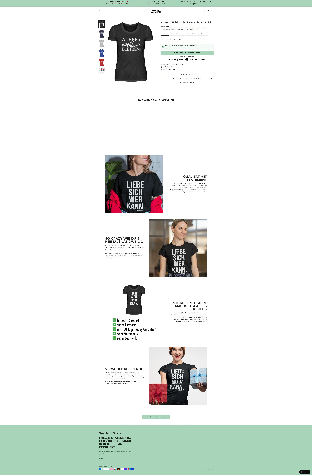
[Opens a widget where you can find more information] (304, 472)
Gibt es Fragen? (187, 82)
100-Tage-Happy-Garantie (182, 319)
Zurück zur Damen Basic (157, 417)
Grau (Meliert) (202, 34)
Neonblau (179, 34)
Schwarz (165, 34)
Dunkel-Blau (190, 34)
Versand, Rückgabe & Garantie (187, 78)
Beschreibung (187, 74)
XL (175, 39)
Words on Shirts (110, 433)
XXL (180, 39)
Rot (172, 34)
